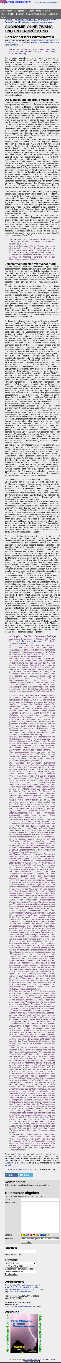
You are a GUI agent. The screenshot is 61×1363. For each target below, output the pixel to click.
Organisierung (35, 11)
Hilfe (20, 1254)
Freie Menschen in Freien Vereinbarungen (32, 640)
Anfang (52, 51)
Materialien (53, 14)
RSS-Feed (51, 1359)
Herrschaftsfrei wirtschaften (42, 22)
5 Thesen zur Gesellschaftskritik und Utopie (23, 1307)
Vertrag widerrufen (31, 1362)
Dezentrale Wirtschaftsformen (44, 43)
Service (4, 17)
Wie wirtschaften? (41, 21)
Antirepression (20, 11)
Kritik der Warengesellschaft (20, 1169)
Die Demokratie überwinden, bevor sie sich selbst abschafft (23, 1288)
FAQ (44, 1359)
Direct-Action (6, 11)
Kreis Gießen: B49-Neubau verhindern (21, 1285)
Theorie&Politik (7, 14)
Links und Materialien (14, 45)
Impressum (37, 1359)
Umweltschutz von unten (22, 21)
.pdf (9, 1165)
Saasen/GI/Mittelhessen (36, 14)
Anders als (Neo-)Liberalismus (17, 43)
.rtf (54, 1163)
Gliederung (21, 54)
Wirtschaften (52, 19)
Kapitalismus (24, 22)
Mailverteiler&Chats (23, 1291)
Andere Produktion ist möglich (44, 40)
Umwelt (46, 11)
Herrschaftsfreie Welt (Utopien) (32, 19)
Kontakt (30, 1359)
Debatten (20, 14)
